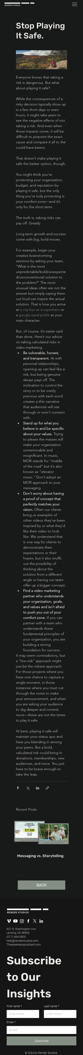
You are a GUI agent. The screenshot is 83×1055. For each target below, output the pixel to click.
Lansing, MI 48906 (17, 932)
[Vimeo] (8, 921)
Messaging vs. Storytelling (40, 856)
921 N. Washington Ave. (21, 929)
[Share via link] (47, 788)
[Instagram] (21, 921)
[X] (34, 921)
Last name (51, 1006)
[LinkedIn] (41, 921)
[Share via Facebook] (18, 788)
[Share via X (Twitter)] (28, 788)
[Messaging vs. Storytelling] (41, 832)
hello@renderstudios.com (22, 940)
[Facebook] (28, 921)
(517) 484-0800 (16, 936)
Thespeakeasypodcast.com (23, 944)
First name (14, 1006)
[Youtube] (15, 921)
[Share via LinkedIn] (37, 788)
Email (11, 1022)
